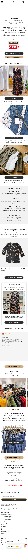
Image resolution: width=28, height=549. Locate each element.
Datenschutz (4, 542)
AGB (2, 545)
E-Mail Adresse (5, 494)
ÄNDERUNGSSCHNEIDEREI (14, 54)
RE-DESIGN (14, 177)
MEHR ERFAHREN (14, 322)
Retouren (3, 547)
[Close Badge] (20, 545)
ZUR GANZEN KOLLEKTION (14, 278)
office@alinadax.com (11, 508)
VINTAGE (14, 98)
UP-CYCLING (14, 138)
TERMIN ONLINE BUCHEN (14, 57)
